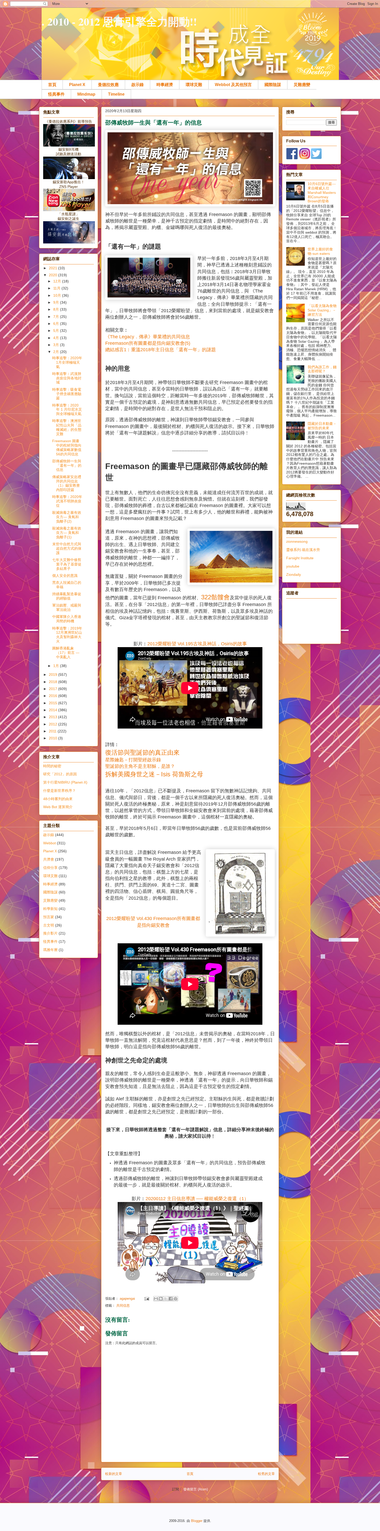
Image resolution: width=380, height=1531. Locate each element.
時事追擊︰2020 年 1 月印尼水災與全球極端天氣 (67, 409)
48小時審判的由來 (58, 799)
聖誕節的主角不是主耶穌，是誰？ (140, 766)
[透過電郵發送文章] (146, 1298)
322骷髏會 (215, 597)
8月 (56, 309)
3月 (56, 345)
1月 (56, 666)
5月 (56, 330)
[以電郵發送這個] (155, 1298)
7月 (56, 317)
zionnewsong (297, 541)
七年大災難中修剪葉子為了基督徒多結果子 (66, 564)
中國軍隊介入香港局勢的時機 (66, 619)
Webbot (49, 843)
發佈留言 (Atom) (195, 1489)
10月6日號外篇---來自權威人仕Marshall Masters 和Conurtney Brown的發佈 (322, 192)
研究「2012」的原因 (60, 774)
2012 (53, 724)
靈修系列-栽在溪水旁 (303, 550)
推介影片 (50, 933)
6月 (56, 323)
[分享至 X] (165, 1298)
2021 (53, 268)
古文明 (48, 925)
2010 (53, 738)
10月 (57, 295)
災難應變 (302, 84)
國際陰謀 (272, 84)
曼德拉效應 (108, 84)
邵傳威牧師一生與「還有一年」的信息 (66, 465)
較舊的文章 (266, 1474)
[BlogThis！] (160, 1298)
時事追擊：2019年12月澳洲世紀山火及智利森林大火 (67, 634)
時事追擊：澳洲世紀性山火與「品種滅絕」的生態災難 (66, 427)
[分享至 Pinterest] (175, 1298)
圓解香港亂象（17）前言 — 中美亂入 (65, 652)
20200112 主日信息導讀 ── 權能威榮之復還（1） (197, 1198)
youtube (292, 566)
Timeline (116, 94)
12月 (57, 281)
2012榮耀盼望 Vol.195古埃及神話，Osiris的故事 (197, 643)
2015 (53, 703)
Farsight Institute (300, 558)
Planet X (77, 84)
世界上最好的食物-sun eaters (320, 251)
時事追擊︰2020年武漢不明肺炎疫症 (67, 501)
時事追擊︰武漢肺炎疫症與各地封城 (66, 378)
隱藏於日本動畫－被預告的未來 (322, 426)
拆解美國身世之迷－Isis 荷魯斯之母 (154, 774)
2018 (53, 682)
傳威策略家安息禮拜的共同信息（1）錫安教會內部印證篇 (66, 483)
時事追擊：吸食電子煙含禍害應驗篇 (66, 393)
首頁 (52, 84)
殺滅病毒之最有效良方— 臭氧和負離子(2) (66, 516)
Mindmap (86, 94)
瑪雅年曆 (50, 950)
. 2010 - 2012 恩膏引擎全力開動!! (119, 21)
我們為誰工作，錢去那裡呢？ (322, 369)
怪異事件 (56, 94)
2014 (53, 710)
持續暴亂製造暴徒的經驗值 (66, 596)
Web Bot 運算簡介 (58, 807)
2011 (53, 731)
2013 (53, 717)
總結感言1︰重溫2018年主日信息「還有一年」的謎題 (160, 349)
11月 (57, 288)
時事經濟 (164, 84)
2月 (56, 352)
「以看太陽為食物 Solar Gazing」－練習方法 (322, 310)
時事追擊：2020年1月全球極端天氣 (67, 362)
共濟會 (48, 859)
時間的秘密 (52, 766)
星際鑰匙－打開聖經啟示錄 (133, 759)
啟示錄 (137, 84)
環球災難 (194, 84)
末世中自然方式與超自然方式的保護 (66, 548)
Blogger (196, 1521)
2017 (53, 689)
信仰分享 (50, 868)
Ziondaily (293, 574)
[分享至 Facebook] (170, 1298)
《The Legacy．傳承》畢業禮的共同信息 (147, 336)
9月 (56, 302)
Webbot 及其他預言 (233, 84)
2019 (53, 674)
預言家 (48, 917)
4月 (56, 338)
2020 (53, 275)
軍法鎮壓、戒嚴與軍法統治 (66, 607)
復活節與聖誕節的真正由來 (142, 752)
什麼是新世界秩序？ (59, 791)
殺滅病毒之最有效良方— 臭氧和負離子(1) (66, 532)
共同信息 (123, 1305)
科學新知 (50, 909)
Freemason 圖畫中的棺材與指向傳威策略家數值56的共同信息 (66, 447)
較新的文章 (113, 1474)
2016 (53, 696)
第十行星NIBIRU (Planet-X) (65, 782)
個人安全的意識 (65, 575)
